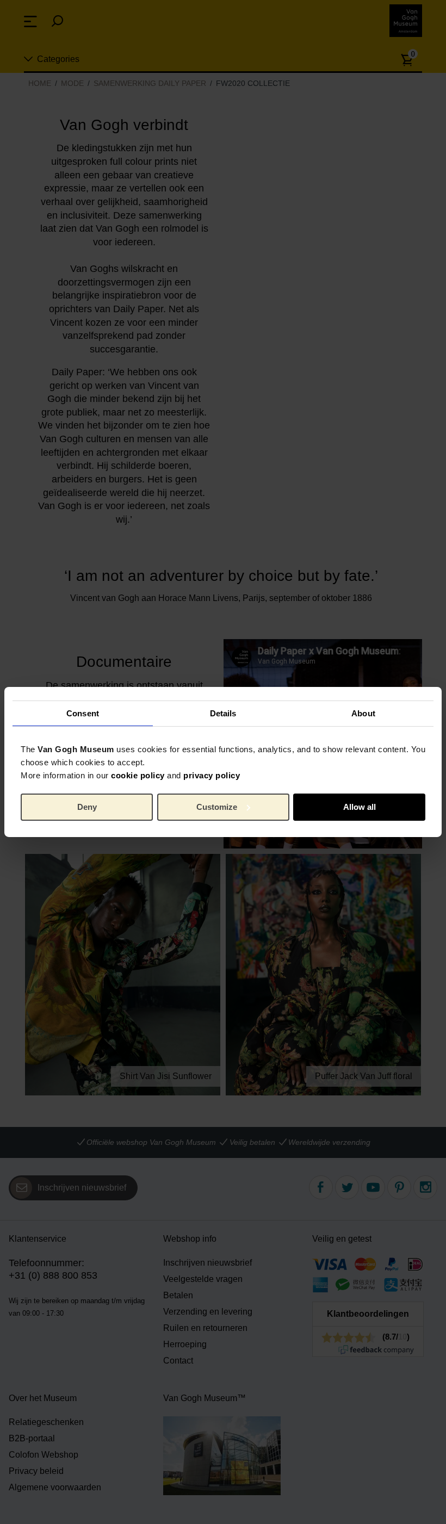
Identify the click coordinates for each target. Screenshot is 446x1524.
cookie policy (138, 775)
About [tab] (363, 712)
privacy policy (211, 775)
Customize (216, 806)
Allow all (359, 806)
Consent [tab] (82, 712)
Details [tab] (223, 712)
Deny (87, 806)
